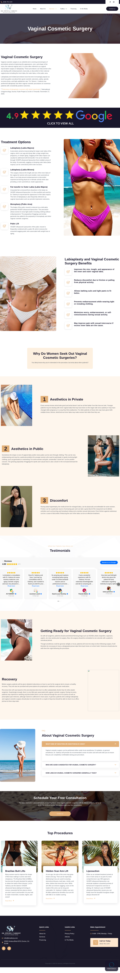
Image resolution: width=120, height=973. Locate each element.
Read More (8, 900)
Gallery (62, 8)
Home (34, 8)
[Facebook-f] (3, 948)
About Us (43, 8)
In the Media (84, 8)
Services (51, 8)
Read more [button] (11, 586)
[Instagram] (9, 948)
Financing (73, 8)
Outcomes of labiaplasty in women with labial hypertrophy (21, 89)
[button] (1, 584)
